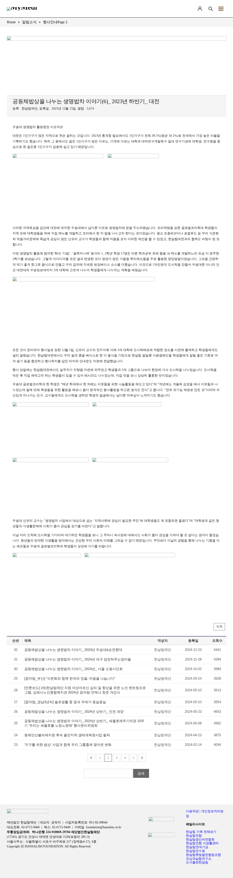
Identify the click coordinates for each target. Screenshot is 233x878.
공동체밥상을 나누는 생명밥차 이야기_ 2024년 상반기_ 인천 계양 (74, 711)
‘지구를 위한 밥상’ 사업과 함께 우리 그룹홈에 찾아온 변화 (67, 745)
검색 (141, 773)
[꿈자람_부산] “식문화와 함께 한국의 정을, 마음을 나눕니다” (69, 678)
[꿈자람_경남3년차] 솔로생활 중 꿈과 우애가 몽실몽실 (65, 702)
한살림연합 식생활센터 (202, 843)
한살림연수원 (195, 851)
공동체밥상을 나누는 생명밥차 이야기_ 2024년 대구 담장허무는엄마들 (77, 659)
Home (11, 22)
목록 (219, 626)
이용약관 (192, 811)
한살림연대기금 (197, 847)
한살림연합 (194, 835)
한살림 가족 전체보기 (201, 831)
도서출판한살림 (197, 862)
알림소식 (29, 22)
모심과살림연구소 (198, 858)
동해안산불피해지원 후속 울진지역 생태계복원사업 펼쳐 (67, 735)
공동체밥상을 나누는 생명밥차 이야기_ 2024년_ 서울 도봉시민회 (73, 669)
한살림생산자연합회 (200, 839)
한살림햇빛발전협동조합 (203, 855)
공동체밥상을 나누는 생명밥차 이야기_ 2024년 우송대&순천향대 (73, 650)
